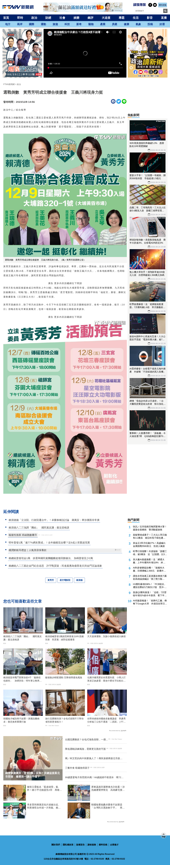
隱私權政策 (68, 845)
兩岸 (19, 24)
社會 (62, 17)
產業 (102, 24)
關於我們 (56, 845)
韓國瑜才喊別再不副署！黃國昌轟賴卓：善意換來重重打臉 (21, 720)
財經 (48, 17)
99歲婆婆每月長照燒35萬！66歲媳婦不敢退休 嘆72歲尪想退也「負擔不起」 (94, 777)
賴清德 (79, 580)
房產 (114, 24)
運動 (43, 24)
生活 (136, 17)
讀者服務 (92, 845)
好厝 (162, 24)
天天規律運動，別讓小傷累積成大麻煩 (106, 636)
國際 (31, 24)
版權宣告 (80, 845)
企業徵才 (114, 845)
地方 (7, 24)
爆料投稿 (103, 845)
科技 (67, 24)
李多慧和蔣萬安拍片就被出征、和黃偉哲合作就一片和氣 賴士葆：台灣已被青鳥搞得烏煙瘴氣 (44, 806)
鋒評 (91, 17)
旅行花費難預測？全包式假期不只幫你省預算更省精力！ (64, 720)
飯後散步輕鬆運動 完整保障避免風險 (63, 677)
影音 (150, 17)
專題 (122, 17)
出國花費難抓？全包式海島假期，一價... (86, 739)
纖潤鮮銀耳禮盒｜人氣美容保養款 (27, 550)
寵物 (91, 24)
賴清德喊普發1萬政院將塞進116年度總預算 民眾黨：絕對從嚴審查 (64, 638)
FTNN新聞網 (9, 84)
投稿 (150, 24)
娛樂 (76, 17)
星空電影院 (65, 580)
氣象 (138, 24)
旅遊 (55, 24)
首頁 (6, 17)
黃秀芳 (51, 580)
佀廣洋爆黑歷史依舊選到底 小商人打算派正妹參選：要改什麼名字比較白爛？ (106, 679)
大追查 (106, 17)
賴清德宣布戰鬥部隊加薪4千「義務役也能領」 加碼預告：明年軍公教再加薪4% (22, 679)
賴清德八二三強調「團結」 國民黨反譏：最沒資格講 (22, 638)
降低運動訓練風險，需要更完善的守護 (85, 749)
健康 (126, 24)
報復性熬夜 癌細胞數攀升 (23, 535)
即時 (20, 17)
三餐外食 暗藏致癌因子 (77, 768)
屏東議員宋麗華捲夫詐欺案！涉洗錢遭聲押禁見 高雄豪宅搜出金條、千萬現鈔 (108, 789)
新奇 (79, 24)
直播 (164, 17)
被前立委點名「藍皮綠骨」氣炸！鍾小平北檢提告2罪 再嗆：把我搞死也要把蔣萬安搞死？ (44, 789)
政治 (34, 17)
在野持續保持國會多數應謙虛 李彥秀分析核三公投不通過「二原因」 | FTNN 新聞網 (107, 720)
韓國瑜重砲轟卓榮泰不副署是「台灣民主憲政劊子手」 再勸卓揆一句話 (108, 806)
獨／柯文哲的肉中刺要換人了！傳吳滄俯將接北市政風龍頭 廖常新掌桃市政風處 (93, 758)
